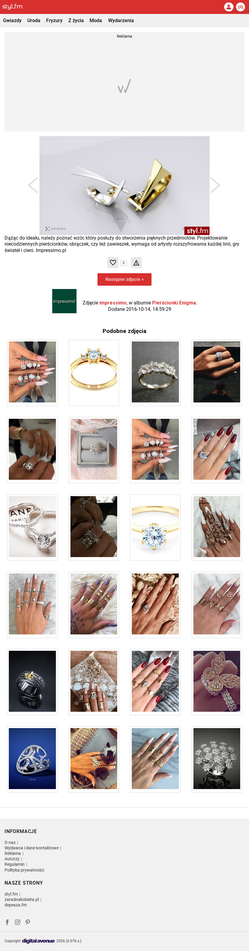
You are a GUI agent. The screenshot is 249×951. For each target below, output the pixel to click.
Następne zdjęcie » (124, 279)
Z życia (76, 20)
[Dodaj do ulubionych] (112, 262)
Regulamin (15, 864)
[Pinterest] (28, 922)
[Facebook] (7, 922)
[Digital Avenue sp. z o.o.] (38, 941)
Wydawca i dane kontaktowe (32, 847)
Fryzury (54, 20)
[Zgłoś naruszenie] (136, 262)
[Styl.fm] (16, 7)
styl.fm (11, 894)
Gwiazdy (12, 20)
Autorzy (12, 858)
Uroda (33, 20)
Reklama (13, 853)
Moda (96, 20)
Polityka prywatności (24, 870)
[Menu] (240, 7)
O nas (10, 842)
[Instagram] (17, 922)
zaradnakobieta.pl (22, 899)
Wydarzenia (121, 20)
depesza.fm (16, 904)
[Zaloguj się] (228, 7)
